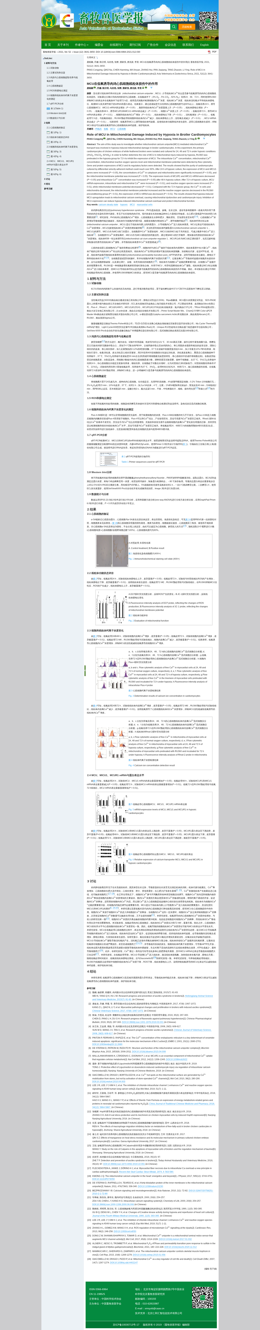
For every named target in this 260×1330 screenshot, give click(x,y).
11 (168, 257)
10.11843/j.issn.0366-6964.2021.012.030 (120, 52)
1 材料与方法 (50, 63)
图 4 (95, 705)
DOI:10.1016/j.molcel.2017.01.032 (175, 1239)
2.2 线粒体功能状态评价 (58, 137)
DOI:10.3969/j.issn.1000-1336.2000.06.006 (113, 1204)
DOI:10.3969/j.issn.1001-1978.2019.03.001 (143, 1022)
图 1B (115, 523)
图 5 (95, 781)
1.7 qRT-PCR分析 (55, 103)
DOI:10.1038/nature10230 (150, 1186)
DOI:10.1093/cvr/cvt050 (125, 1231)
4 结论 (47, 184)
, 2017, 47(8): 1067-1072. (118, 1011)
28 (155, 957)
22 (107, 918)
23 (137, 943)
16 (180, 890)
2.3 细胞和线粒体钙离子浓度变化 (62, 147)
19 (114, 908)
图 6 (95, 831)
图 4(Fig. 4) (56, 156)
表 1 (185, 444)
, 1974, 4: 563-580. (146, 1172)
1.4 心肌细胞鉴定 (55, 86)
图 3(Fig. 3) (56, 151)
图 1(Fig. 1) (56, 132)
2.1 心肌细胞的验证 (56, 127)
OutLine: (48, 58)
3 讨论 (47, 179)
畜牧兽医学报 (49, 52)
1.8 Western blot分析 (57, 113)
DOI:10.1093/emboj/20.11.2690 (107, 1044)
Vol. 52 (67, 52)
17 (110, 893)
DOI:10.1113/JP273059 (103, 1179)
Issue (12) (78, 52)
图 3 (95, 636)
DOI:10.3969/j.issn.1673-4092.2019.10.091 (124, 1164)
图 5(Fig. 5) (56, 169)
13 (197, 388)
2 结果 (47, 123)
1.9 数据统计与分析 (56, 118)
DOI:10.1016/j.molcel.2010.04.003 (108, 1081)
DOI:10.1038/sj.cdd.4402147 (124, 1262)
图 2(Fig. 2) (56, 142)
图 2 (95, 578)
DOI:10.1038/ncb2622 (176, 1059)
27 (97, 954)
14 (209, 388)
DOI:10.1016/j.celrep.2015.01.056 (149, 1255)
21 (153, 915)
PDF (214, 52)
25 (140, 943)
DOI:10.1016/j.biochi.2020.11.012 (180, 1247)
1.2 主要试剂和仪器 (56, 72)
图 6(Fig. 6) (56, 174)
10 (107, 257)
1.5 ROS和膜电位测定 (57, 90)
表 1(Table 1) (57, 108)
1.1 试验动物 (53, 68)
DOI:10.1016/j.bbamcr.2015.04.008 (149, 1051)
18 (113, 893)
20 (117, 908)
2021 (60, 52)
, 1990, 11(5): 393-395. (126, 1216)
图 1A (188, 519)
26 (101, 950)
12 (103, 341)
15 (184, 525)
